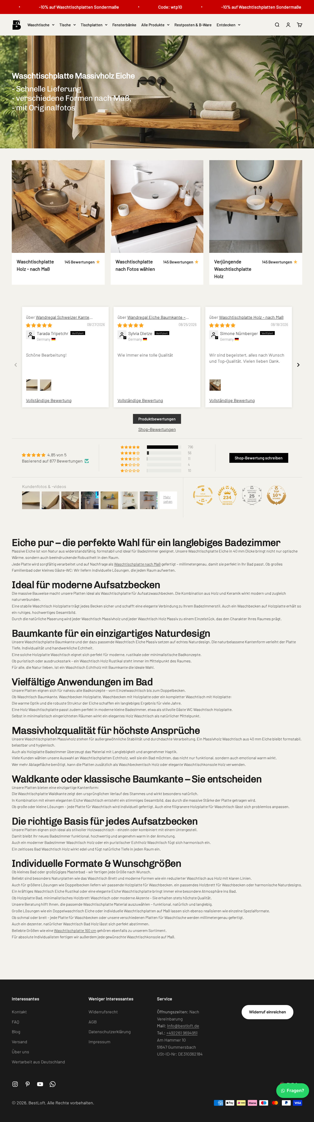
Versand (19, 1041)
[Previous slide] (16, 364)
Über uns (20, 1051)
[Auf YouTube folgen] (40, 1084)
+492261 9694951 (181, 1032)
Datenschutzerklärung (110, 1031)
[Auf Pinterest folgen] (27, 1084)
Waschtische (38, 24)
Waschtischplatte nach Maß (137, 564)
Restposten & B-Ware (193, 24)
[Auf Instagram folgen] (15, 1084)
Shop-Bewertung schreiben (259, 457)
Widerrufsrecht (103, 1011)
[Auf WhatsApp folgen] (52, 1084)
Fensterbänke (124, 24)
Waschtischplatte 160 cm (75, 930)
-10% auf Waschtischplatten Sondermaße (62, 7)
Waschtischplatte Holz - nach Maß (251, 317)
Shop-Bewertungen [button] (157, 429)
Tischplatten (92, 24)
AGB (93, 1021)
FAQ (15, 1021)
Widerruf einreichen (267, 1011)
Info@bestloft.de (183, 1025)
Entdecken (226, 24)
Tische (65, 24)
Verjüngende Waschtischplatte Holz (232, 268)
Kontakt (19, 1011)
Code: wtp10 (153, 7)
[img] (39, 325)
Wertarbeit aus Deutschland (38, 1061)
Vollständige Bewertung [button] (49, 400)
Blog (16, 1031)
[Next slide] (298, 364)
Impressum (99, 1041)
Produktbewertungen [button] (157, 418)
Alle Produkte (153, 24)
